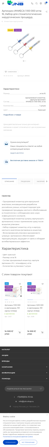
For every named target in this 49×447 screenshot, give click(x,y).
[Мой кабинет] (41, 4)
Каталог (6, 349)
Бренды (6, 361)
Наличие (41, 181)
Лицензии (25, 181)
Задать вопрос (17, 153)
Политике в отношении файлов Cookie (18, 437)
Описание (9, 181)
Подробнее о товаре (12, 115)
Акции (5, 355)
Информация (8, 373)
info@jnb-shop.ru (26, 401)
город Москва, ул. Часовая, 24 (26, 406)
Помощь (6, 379)
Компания (7, 367)
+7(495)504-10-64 (25, 397)
